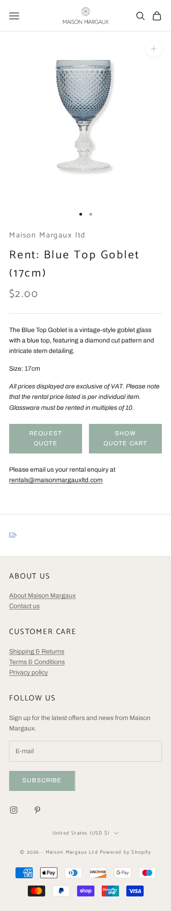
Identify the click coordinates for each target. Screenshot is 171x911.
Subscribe (42, 780)
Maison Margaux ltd (47, 235)
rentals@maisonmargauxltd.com (56, 480)
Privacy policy (28, 672)
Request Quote (45, 438)
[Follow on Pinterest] (37, 810)
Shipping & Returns (36, 651)
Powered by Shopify (125, 852)
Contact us (24, 606)
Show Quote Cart (126, 438)
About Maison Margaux (42, 595)
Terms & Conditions (37, 662)
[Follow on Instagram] (13, 810)
